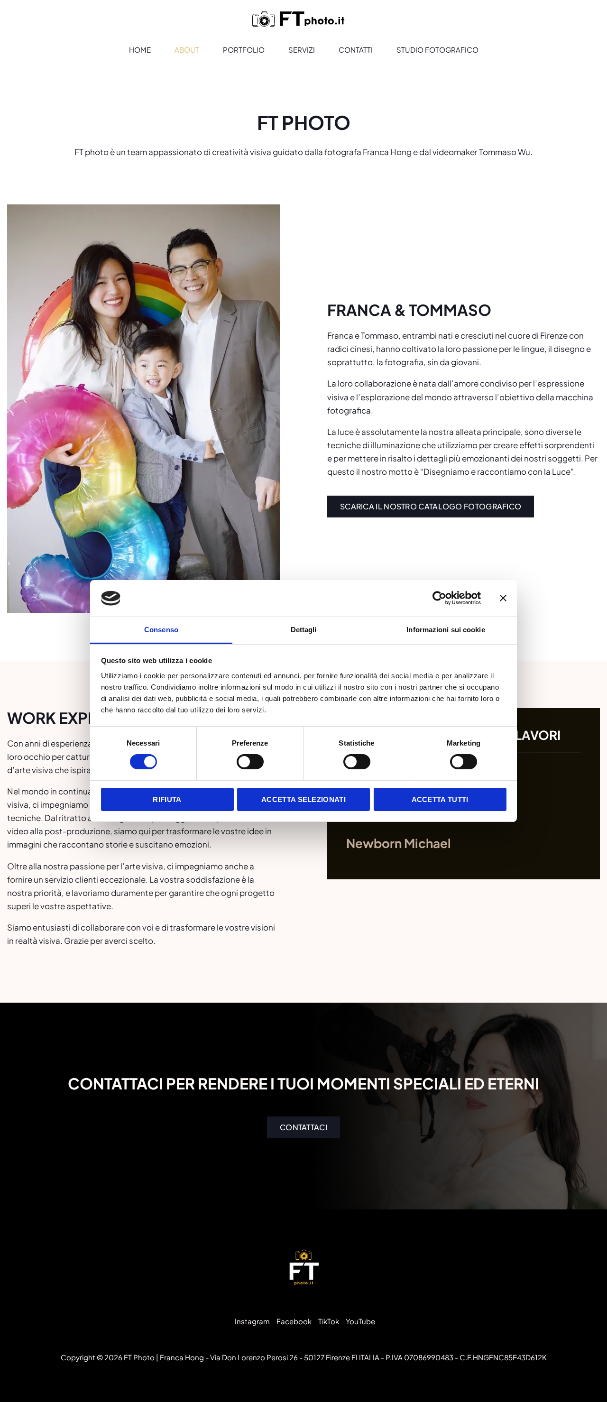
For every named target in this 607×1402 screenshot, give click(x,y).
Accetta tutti (440, 799)
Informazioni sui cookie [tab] (445, 630)
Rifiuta (167, 799)
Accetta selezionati (303, 799)
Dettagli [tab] (304, 630)
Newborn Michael (398, 843)
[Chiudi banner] (503, 598)
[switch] (250, 761)
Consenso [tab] (161, 630)
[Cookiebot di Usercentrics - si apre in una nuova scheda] (439, 598)
